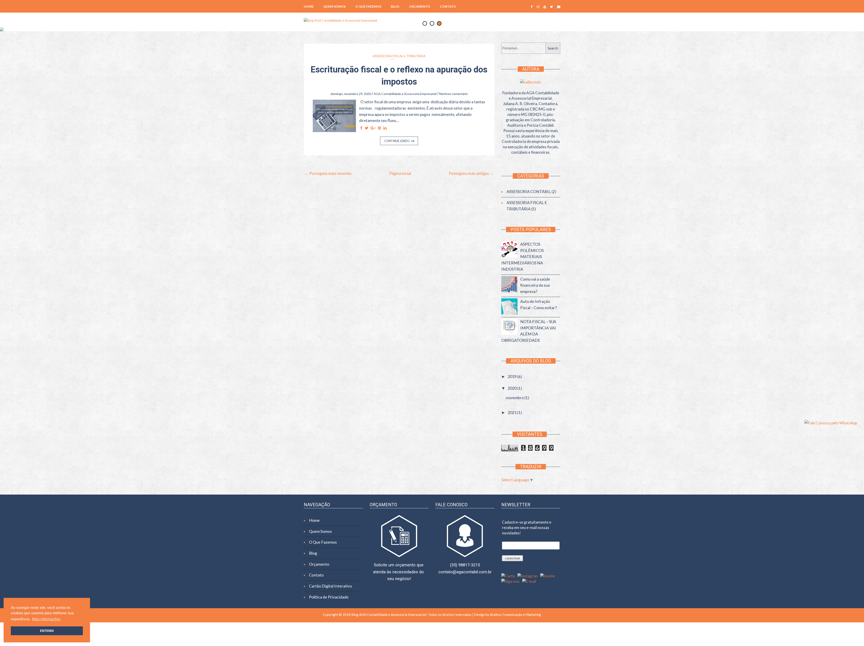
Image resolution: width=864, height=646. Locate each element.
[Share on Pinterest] (379, 128)
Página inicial (400, 173)
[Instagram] (538, 6)
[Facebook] (532, 6)
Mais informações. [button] (46, 619)
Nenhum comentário (453, 94)
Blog (395, 6)
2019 (512, 376)
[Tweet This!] (366, 128)
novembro (515, 397)
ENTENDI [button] (47, 630)
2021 (512, 412)
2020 (512, 388)
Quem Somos (334, 6)
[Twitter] (551, 6)
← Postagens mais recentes (328, 173)
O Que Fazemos (368, 6)
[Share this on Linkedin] (385, 128)
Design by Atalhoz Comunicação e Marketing (507, 614)
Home (309, 6)
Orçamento (419, 6)
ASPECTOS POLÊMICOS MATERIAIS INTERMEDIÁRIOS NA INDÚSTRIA (522, 257)
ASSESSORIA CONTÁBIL (528, 191)
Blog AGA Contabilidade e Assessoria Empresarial (388, 614)
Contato (448, 6)
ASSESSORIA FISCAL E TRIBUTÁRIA (399, 56)
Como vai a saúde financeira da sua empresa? (535, 285)
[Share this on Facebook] (361, 128)
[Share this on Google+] (373, 128)
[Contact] (558, 6)
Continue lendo (397, 141)
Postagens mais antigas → (471, 173)
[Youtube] (544, 6)
